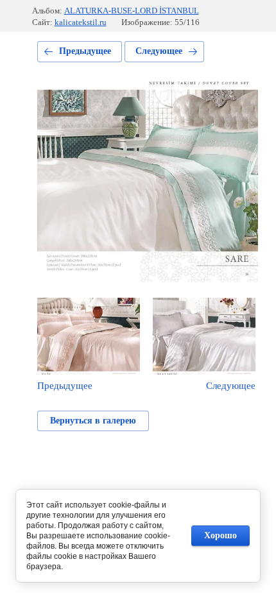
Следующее (158, 51)
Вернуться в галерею (93, 420)
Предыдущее (85, 51)
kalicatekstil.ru (81, 22)
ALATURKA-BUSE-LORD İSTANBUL (131, 10)
